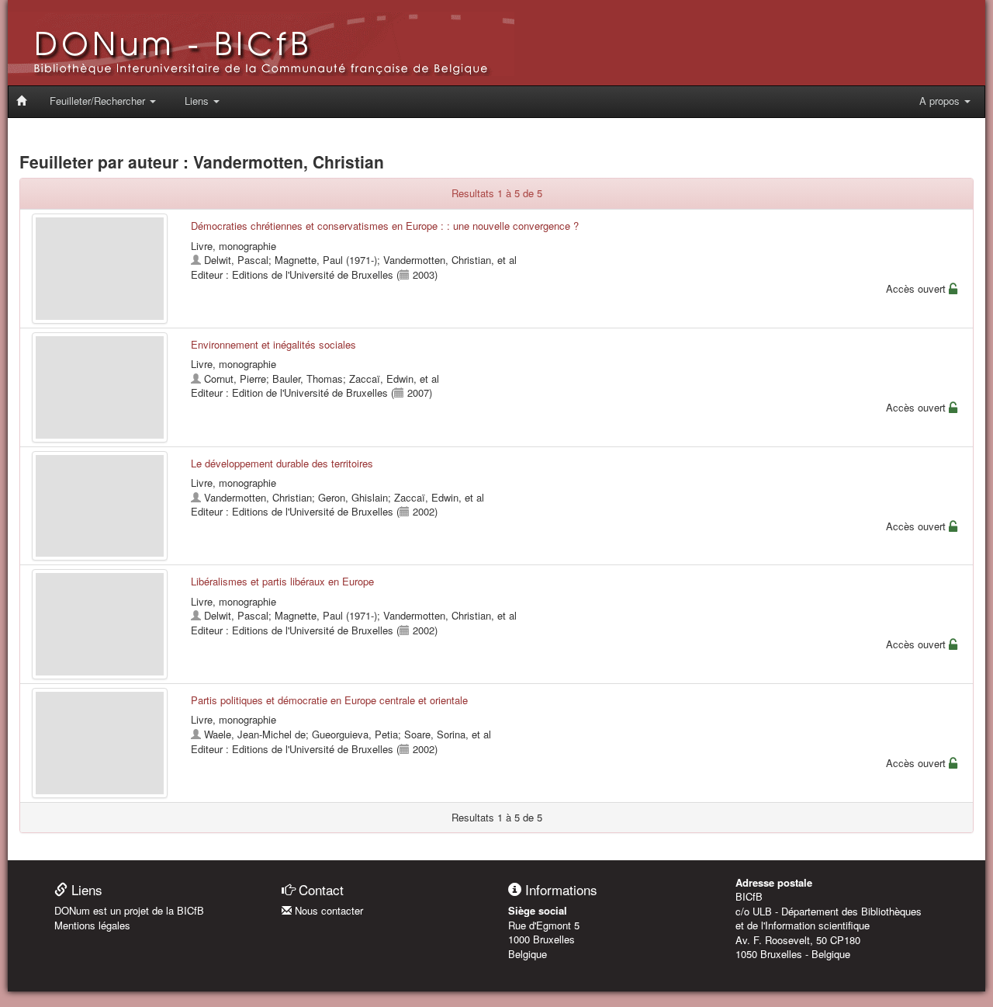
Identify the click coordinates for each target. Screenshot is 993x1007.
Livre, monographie (233, 245)
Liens (198, 100)
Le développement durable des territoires (282, 463)
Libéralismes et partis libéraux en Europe (282, 581)
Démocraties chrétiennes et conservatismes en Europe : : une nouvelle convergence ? (385, 225)
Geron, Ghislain (353, 497)
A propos (941, 100)
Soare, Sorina (434, 734)
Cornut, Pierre (235, 378)
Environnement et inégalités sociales (273, 344)
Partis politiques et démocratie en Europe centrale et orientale (329, 700)
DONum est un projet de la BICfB (129, 910)
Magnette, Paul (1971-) (326, 259)
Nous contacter (327, 910)
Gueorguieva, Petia (355, 734)
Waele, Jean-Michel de (255, 734)
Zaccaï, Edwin (381, 378)
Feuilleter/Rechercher (99, 100)
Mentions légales (92, 925)
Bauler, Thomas (307, 378)
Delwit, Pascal (236, 259)
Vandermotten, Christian (437, 259)
